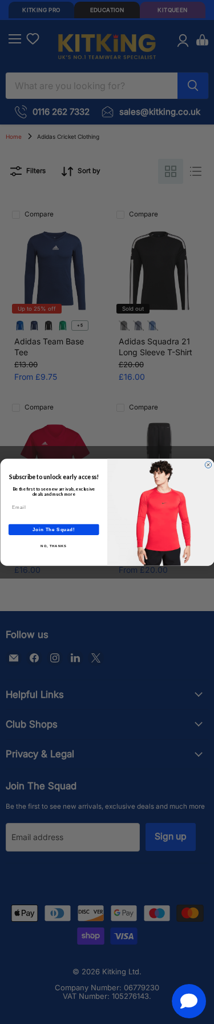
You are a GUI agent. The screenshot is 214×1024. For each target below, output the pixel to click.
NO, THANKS (54, 546)
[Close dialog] (208, 464)
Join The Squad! (53, 529)
